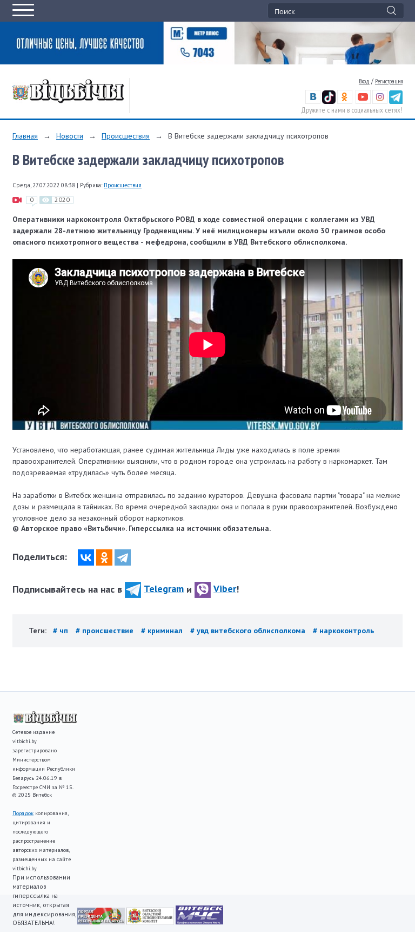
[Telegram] (123, 557)
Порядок (23, 813)
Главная (25, 136)
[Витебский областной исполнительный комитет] (151, 922)
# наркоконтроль (343, 630)
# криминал (163, 630)
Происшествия (126, 136)
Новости (69, 136)
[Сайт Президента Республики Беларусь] (101, 922)
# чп (61, 630)
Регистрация (389, 81)
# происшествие (106, 630)
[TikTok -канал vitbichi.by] (329, 102)
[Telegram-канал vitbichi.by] (396, 102)
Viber (224, 588)
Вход (364, 81)
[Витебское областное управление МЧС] (199, 922)
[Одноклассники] (104, 557)
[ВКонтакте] (86, 557)
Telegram (164, 588)
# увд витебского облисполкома (248, 630)
